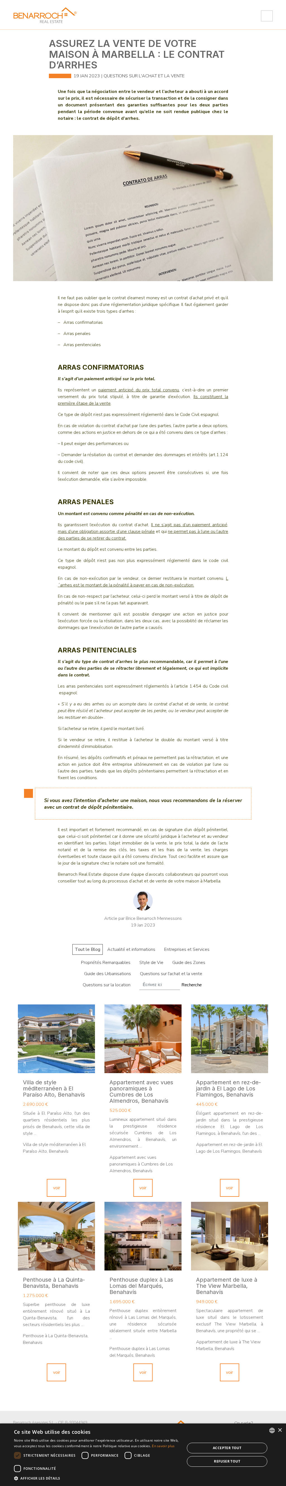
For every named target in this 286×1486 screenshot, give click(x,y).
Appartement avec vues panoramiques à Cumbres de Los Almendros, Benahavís (141, 1091)
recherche (192, 984)
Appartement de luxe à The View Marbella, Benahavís (226, 1285)
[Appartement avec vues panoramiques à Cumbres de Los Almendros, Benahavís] (143, 1039)
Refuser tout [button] (227, 1461)
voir (56, 1188)
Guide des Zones (188, 962)
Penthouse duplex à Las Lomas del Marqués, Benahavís (141, 1285)
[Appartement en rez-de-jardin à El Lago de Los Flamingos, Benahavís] (229, 1039)
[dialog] (143, 1454)
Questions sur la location (106, 985)
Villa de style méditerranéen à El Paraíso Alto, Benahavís (54, 1088)
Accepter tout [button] (227, 1448)
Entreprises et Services (186, 949)
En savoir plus (163, 1446)
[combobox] (272, 1430)
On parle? (243, 1423)
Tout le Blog (87, 949)
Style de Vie (151, 962)
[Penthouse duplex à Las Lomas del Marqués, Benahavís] (143, 1236)
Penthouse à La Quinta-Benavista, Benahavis (54, 1282)
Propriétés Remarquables (105, 962)
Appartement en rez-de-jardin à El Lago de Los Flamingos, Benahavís (228, 1088)
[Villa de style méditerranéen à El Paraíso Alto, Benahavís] (56, 1039)
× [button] (280, 1430)
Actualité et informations (131, 949)
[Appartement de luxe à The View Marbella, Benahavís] (229, 1236)
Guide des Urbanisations (107, 974)
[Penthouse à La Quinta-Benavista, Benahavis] (56, 1236)
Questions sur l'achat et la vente (144, 76)
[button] (97, 1478)
